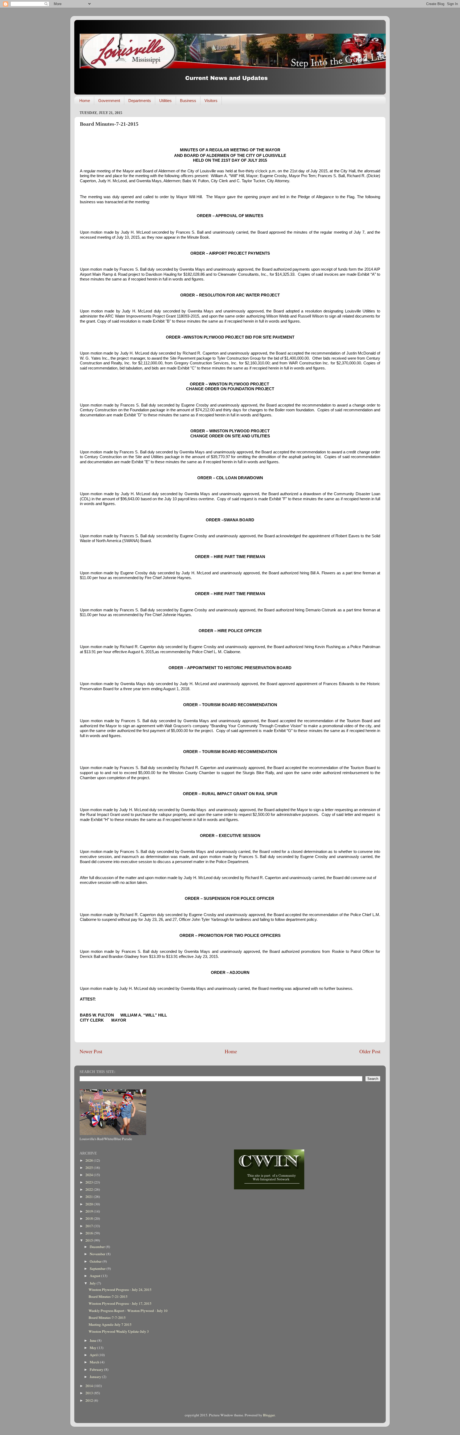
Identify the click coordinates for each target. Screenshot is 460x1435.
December (98, 1246)
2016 (89, 1233)
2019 (89, 1211)
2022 (89, 1189)
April (94, 1354)
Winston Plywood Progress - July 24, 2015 (120, 1289)
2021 (89, 1196)
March (95, 1362)
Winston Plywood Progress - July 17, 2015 (120, 1303)
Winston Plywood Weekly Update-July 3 (119, 1331)
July (93, 1283)
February (97, 1369)
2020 (89, 1204)
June (93, 1340)
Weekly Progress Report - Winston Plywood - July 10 (128, 1310)
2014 (89, 1385)
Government (109, 100)
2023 (89, 1182)
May (93, 1347)
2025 (89, 1167)
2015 (89, 1240)
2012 (89, 1400)
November (98, 1253)
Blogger (269, 1415)
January (96, 1376)
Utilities (165, 100)
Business (188, 100)
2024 (89, 1174)
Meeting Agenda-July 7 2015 (110, 1324)
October (96, 1261)
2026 (89, 1160)
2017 (89, 1225)
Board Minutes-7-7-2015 (107, 1317)
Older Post (369, 1051)
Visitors (210, 100)
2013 (89, 1393)
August (95, 1275)
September (98, 1268)
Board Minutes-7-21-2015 (108, 1296)
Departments (139, 100)
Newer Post (91, 1051)
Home (84, 100)
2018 (89, 1218)
